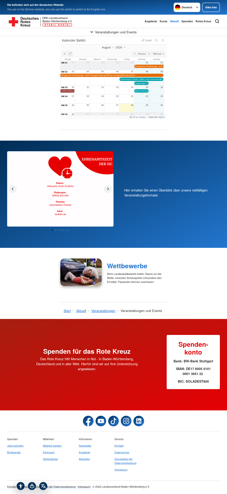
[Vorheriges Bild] (108, 189)
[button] (52, 230)
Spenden (187, 21)
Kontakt (118, 446)
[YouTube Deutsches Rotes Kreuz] (101, 421)
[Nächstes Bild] (13, 189)
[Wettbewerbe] (81, 272)
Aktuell (174, 21)
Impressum (120, 470)
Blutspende (14, 452)
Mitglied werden (52, 446)
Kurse (163, 21)
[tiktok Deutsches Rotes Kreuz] (113, 421)
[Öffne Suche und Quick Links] (217, 21)
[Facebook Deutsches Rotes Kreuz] (88, 421)
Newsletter (85, 446)
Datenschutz (121, 452)
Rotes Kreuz (203, 21)
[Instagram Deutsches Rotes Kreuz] (126, 421)
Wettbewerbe (127, 265)
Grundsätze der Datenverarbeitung (125, 461)
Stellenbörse (50, 459)
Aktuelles (84, 459)
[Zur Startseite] (40, 21)
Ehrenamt (48, 452)
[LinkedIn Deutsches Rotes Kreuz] (138, 421)
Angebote (151, 21)
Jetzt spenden (15, 446)
